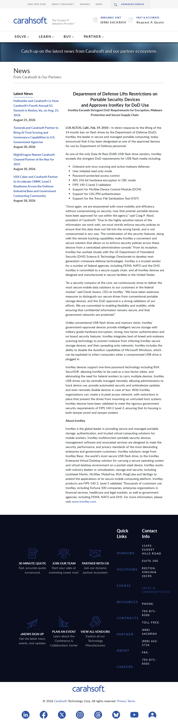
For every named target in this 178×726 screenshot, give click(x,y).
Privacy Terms (126, 701)
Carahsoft (60, 701)
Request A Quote (150, 22)
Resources (127, 602)
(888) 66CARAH (113, 22)
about (123, 650)
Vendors (126, 553)
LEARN (45, 36)
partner (125, 634)
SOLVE (20, 36)
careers (125, 667)
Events (124, 586)
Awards (85, 4)
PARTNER (92, 36)
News (99, 4)
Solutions (127, 569)
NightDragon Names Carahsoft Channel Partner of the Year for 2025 (34, 159)
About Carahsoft (63, 4)
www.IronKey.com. (84, 501)
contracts (128, 618)
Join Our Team (37, 4)
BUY (67, 36)
